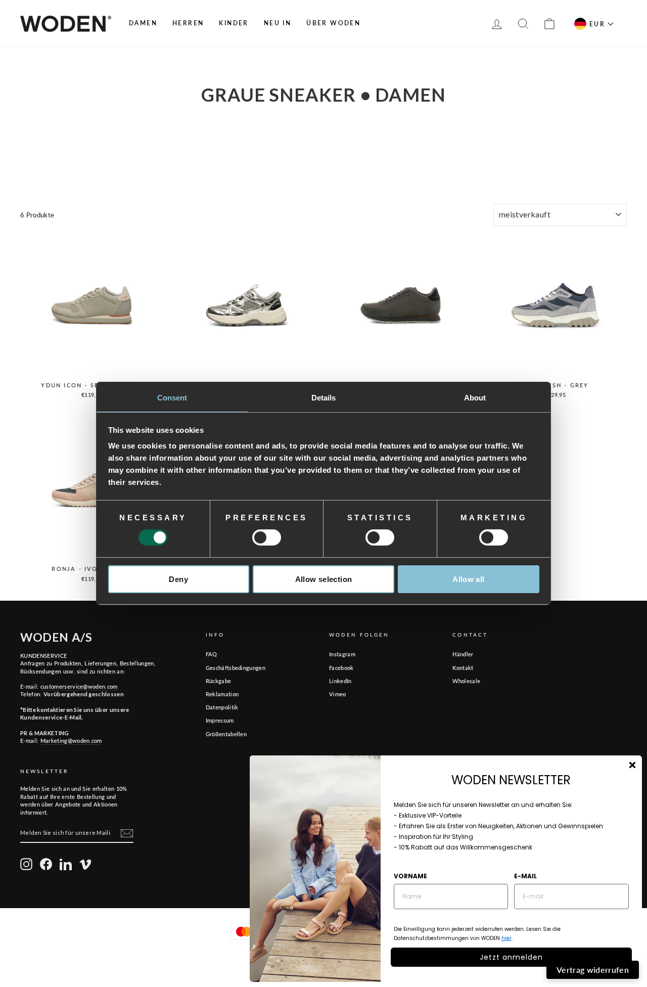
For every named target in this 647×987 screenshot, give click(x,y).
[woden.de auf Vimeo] (85, 864)
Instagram (342, 654)
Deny (178, 579)
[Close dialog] (632, 765)
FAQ (211, 654)
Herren (188, 23)
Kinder (233, 23)
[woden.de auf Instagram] (26, 864)
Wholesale (466, 681)
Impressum (220, 720)
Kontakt (462, 667)
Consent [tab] (172, 397)
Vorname (410, 876)
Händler (462, 654)
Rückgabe (219, 681)
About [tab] (475, 397)
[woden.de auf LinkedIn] (66, 864)
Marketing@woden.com (71, 740)
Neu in (277, 23)
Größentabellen (226, 734)
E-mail (525, 876)
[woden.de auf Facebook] (46, 864)
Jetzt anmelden (511, 957)
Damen (143, 23)
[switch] (266, 537)
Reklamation (222, 694)
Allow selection (323, 579)
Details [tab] (323, 397)
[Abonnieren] (126, 833)
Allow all (468, 579)
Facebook (341, 667)
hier (506, 938)
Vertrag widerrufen (593, 969)
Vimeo (337, 694)
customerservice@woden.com (79, 686)
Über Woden (333, 23)
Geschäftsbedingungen (236, 667)
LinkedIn (340, 681)
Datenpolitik (222, 707)
